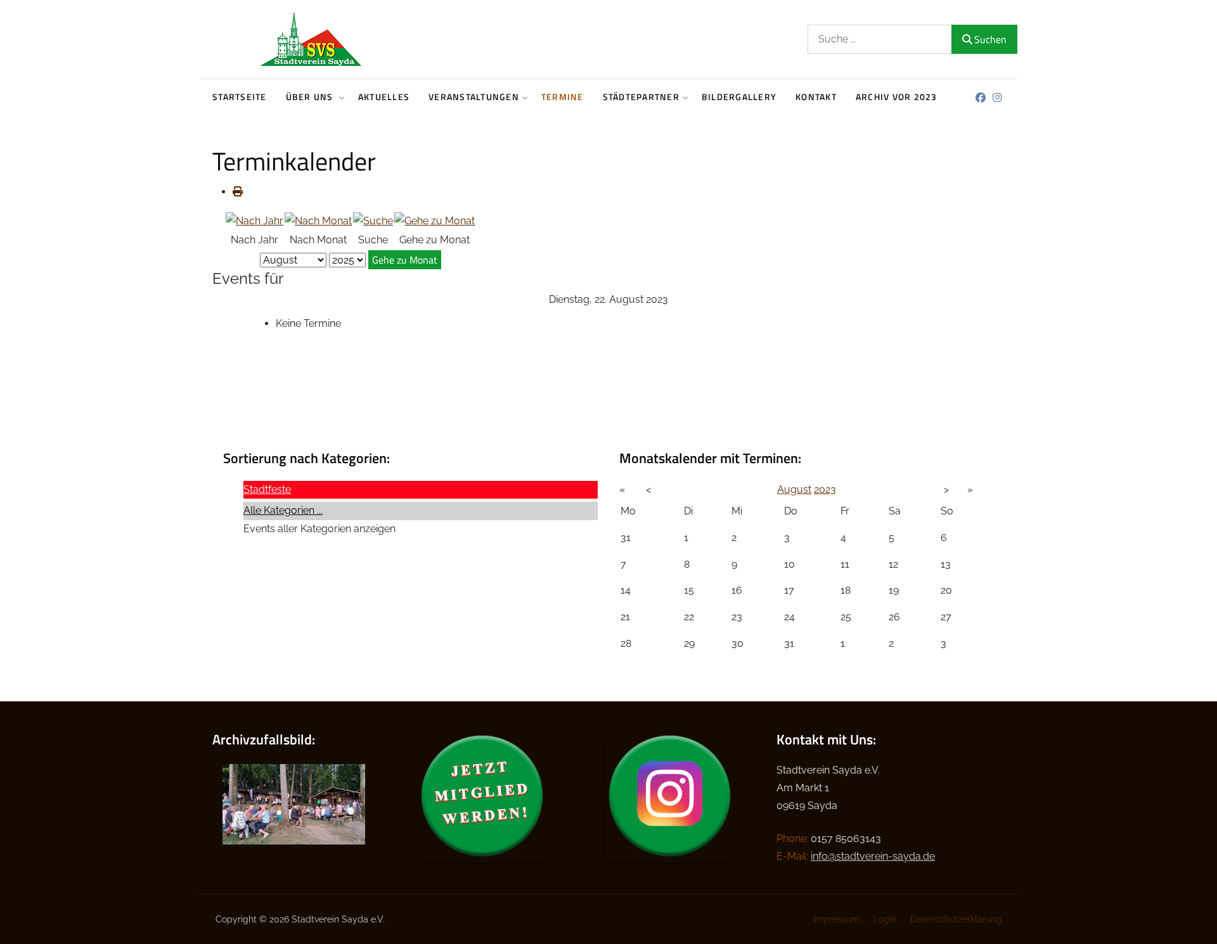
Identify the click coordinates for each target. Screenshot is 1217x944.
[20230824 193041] (293, 804)
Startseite (239, 97)
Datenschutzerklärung (955, 919)
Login (884, 919)
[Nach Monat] (318, 220)
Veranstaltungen (473, 97)
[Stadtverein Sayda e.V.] (310, 39)
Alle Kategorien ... (283, 510)
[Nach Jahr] (254, 220)
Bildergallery (739, 97)
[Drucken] (238, 192)
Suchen (990, 39)
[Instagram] (997, 98)
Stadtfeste (267, 489)
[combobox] (880, 39)
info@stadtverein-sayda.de (873, 856)
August (794, 489)
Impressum (836, 919)
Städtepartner (641, 97)
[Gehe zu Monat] (434, 220)
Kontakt (816, 97)
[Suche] (373, 220)
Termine (562, 97)
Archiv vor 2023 (896, 97)
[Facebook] (980, 98)
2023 (825, 489)
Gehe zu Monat (404, 259)
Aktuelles (383, 97)
